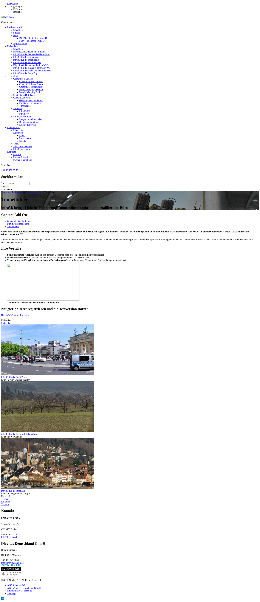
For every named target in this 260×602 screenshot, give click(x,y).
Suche (4, 183)
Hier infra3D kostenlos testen (15, 315)
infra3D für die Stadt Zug (13, 491)
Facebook (6, 496)
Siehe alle (5, 323)
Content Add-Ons (33, 192)
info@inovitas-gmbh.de (12, 563)
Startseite (5, 192)
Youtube (5, 504)
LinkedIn (5, 501)
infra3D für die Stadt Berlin (14, 377)
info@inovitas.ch (9, 537)
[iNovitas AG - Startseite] (8, 17)
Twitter (4, 499)
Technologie (17, 192)
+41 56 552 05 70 (9, 170)
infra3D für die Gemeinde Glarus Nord (19, 434)
